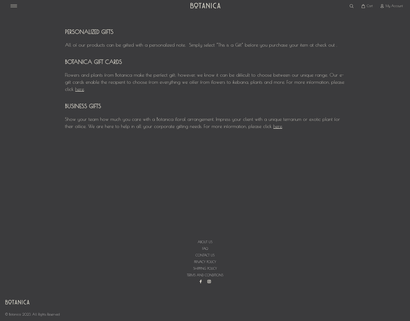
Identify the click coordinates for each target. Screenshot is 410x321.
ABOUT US (205, 242)
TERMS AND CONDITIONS (205, 275)
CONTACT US (205, 255)
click (74, 89)
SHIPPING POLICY (205, 268)
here (277, 126)
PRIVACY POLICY (205, 262)
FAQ (205, 249)
